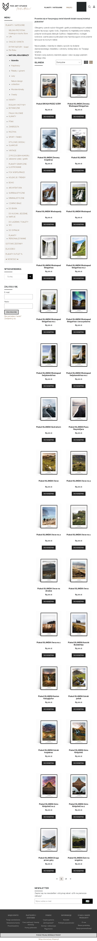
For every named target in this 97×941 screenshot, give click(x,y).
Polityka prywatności (66, 923)
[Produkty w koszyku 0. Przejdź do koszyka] (81, 7)
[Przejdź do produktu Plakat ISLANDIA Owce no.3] (78, 462)
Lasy (13, 76)
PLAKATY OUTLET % (14, 254)
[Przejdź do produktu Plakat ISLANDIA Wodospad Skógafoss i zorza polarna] (78, 301)
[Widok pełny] (91, 62)
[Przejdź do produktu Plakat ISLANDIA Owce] (48, 462)
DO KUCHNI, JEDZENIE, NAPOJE (18, 215)
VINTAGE (12, 151)
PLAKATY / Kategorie (15, 25)
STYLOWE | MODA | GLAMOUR (17, 143)
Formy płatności (31, 928)
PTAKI (11, 122)
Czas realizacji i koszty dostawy (30, 923)
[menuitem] (53, 7)
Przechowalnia (13, 926)
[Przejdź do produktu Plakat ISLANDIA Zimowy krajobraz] (48, 139)
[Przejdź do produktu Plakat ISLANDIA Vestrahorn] (48, 408)
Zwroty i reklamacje (48, 926)
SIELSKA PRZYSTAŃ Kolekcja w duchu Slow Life (18, 33)
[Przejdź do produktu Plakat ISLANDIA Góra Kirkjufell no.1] (78, 786)
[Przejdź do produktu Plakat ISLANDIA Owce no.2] (48, 516)
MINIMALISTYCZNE (16, 198)
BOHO (11, 183)
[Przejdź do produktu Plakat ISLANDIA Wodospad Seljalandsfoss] (48, 355)
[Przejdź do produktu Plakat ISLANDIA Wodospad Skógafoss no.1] (48, 301)
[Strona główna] (16, 7)
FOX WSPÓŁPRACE (17, 172)
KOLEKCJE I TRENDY (17, 177)
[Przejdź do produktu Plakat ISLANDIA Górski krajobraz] (48, 732)
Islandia (14, 60)
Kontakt (66, 920)
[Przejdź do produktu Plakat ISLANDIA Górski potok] (78, 678)
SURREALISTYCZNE (17, 193)
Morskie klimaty (17, 89)
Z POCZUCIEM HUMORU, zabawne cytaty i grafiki (19, 157)
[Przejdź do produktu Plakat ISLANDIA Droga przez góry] (48, 839)
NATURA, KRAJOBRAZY (19, 55)
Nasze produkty (84, 925)
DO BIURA (13, 208)
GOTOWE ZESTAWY (14, 244)
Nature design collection (17, 82)
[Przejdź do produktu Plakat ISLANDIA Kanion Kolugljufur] (48, 678)
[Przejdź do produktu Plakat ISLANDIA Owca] (78, 570)
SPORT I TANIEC (15, 137)
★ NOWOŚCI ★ (12, 259)
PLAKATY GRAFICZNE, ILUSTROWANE (18, 165)
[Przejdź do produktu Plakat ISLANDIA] (78, 139)
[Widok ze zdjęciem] (86, 62)
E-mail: (7, 292)
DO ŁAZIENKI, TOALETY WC (18, 223)
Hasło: (6, 302)
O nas (84, 922)
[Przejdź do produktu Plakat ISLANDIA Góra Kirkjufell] (78, 732)
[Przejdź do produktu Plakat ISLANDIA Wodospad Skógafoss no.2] (78, 247)
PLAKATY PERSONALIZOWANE (17, 237)
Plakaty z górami (18, 71)
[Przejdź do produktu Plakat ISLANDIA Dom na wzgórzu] (78, 839)
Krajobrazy (15, 66)
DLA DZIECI (10, 249)
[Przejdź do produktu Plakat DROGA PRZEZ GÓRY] (48, 85)
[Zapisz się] (87, 901)
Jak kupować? (48, 923)
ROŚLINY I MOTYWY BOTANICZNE (17, 106)
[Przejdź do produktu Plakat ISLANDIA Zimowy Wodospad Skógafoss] (78, 85)
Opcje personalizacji (84, 928)
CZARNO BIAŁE (15, 203)
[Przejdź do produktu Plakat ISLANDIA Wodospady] (48, 193)
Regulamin (48, 929)
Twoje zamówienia (13, 920)
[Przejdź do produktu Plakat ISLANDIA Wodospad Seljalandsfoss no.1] (78, 355)
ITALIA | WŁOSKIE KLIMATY (16, 114)
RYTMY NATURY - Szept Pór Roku (18, 48)
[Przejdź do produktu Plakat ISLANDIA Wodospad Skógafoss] (48, 247)
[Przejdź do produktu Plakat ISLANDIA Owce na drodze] (48, 570)
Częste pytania (48, 920)
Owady (14, 95)
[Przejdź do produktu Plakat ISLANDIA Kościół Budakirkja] (78, 624)
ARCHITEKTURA (15, 188)
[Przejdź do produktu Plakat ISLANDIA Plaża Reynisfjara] (78, 408)
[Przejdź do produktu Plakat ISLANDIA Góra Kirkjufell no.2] (48, 786)
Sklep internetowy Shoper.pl (49, 939)
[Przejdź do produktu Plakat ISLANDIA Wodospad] (78, 193)
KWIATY (12, 100)
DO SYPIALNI (14, 230)
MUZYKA (12, 132)
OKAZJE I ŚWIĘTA (16, 42)
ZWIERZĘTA (14, 127)
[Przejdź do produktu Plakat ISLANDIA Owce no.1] (78, 516)
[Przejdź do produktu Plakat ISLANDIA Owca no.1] (48, 624)
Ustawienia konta (13, 923)
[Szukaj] (30, 276)
